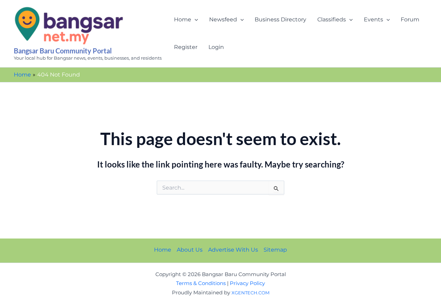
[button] (194, 19)
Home (182, 19)
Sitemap (275, 249)
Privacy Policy (247, 283)
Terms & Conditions (201, 283)
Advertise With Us (233, 249)
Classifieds (331, 19)
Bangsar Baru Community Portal (63, 51)
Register (185, 47)
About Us (190, 249)
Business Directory (280, 19)
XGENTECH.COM (250, 292)
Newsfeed (223, 19)
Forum (410, 19)
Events (373, 19)
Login (216, 47)
